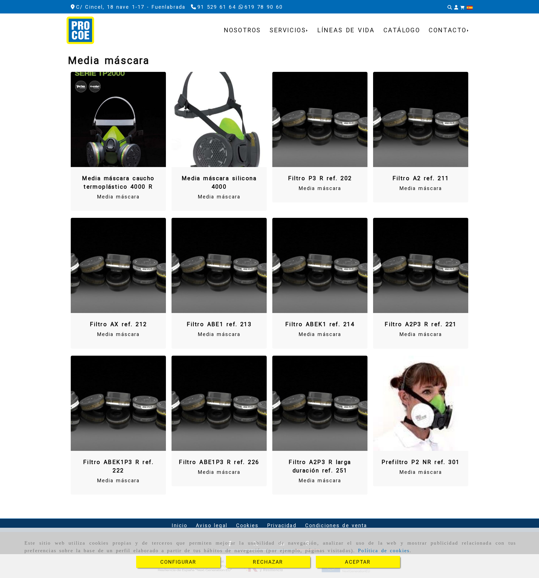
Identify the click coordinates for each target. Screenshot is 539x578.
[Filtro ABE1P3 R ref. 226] (219, 403)
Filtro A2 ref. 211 (420, 178)
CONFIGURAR (178, 562)
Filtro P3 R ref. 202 (320, 178)
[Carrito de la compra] (462, 7)
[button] (456, 7)
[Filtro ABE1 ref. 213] (219, 266)
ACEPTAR (358, 562)
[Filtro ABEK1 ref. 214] (320, 266)
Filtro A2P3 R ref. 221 (421, 324)
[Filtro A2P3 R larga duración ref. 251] (320, 403)
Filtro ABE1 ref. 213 (219, 324)
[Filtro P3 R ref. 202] (320, 119)
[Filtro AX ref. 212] (118, 266)
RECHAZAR (268, 562)
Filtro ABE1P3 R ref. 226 (219, 462)
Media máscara (118, 197)
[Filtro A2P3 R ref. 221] (420, 266)
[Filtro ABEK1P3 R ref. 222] (118, 403)
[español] (470, 7)
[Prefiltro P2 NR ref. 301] (420, 403)
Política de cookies (384, 550)
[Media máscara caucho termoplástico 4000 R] (118, 119)
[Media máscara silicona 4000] (219, 119)
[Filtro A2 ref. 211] (420, 119)
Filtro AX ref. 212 (118, 324)
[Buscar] (449, 7)
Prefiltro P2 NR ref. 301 (421, 462)
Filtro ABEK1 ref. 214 (320, 324)
